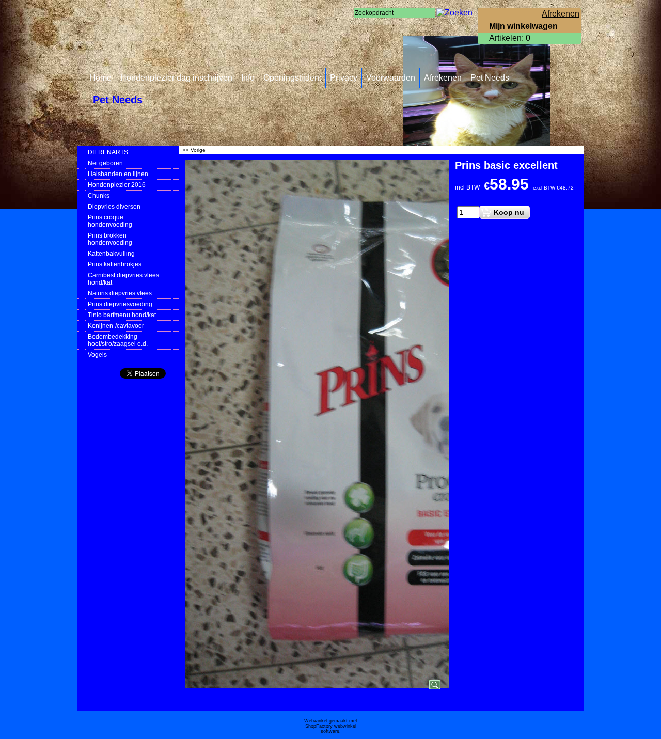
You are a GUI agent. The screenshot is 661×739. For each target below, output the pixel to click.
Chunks (98, 195)
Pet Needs (489, 77)
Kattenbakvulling (111, 253)
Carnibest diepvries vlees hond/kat (123, 279)
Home (100, 77)
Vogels (97, 354)
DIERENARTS (108, 152)
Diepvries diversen (114, 206)
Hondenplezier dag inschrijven (176, 77)
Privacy (343, 77)
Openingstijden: (292, 77)
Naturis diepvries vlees (120, 293)
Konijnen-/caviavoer (116, 325)
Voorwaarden (390, 77)
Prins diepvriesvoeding (120, 304)
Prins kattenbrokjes (114, 264)
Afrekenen (443, 77)
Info (248, 77)
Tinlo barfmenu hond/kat (122, 315)
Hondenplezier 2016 (117, 184)
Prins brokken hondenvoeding (110, 239)
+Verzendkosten (474, 199)
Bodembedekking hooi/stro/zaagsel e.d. (118, 340)
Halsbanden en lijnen (118, 174)
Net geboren (105, 163)
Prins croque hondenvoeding (110, 221)
